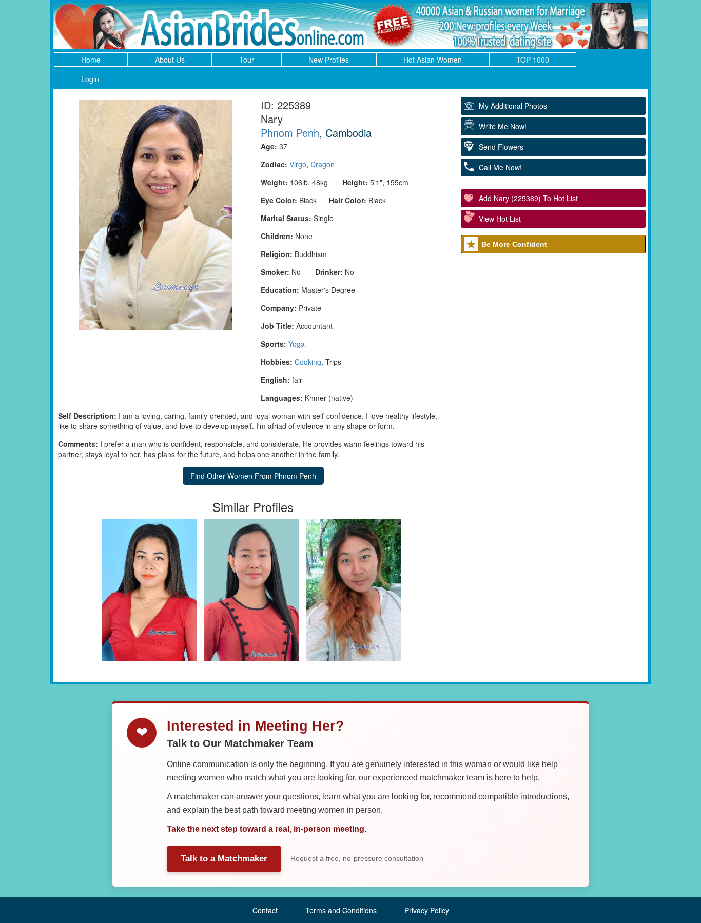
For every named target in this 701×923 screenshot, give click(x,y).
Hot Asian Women (432, 59)
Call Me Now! (500, 167)
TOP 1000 (532, 59)
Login (90, 79)
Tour (246, 59)
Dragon (322, 164)
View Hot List (500, 218)
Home (91, 59)
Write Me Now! (503, 126)
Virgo (297, 164)
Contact (265, 910)
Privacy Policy (426, 910)
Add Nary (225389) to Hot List (528, 198)
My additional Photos (513, 106)
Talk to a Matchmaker (224, 858)
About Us (170, 59)
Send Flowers (501, 147)
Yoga (296, 344)
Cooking (308, 362)
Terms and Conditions (341, 910)
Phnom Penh (290, 132)
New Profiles (328, 59)
